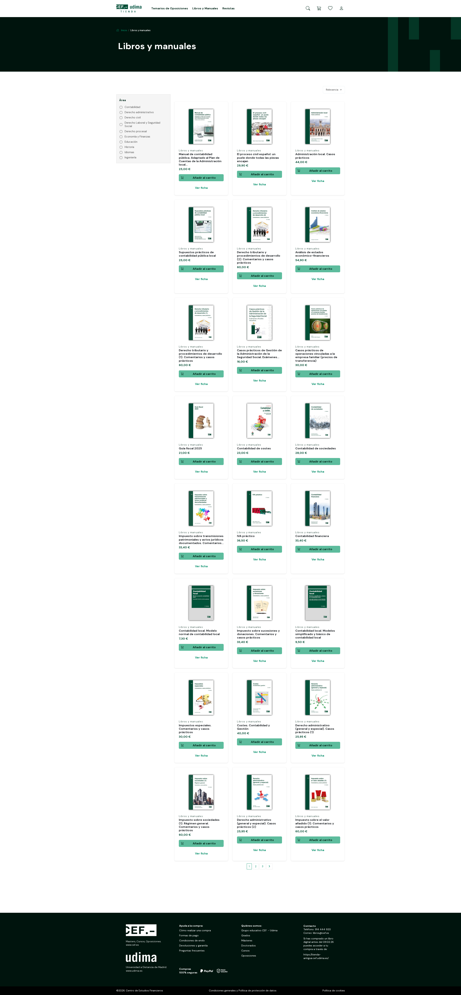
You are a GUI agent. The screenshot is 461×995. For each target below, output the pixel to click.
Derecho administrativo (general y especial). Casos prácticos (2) (256, 823)
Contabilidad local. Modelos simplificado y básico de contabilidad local (315, 634)
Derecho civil (133, 117)
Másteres (246, 940)
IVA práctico (246, 536)
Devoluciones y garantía (193, 945)
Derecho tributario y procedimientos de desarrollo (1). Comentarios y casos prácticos (200, 355)
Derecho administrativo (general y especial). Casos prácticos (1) (314, 728)
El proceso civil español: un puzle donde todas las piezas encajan (258, 157)
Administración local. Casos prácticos (315, 155)
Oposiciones (248, 955)
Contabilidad (132, 107)
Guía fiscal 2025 (190, 448)
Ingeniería (130, 157)
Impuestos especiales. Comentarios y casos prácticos (195, 728)
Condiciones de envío (192, 940)
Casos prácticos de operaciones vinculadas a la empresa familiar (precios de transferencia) (316, 355)
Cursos (245, 950)
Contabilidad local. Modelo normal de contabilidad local (199, 632)
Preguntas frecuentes (192, 950)
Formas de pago (189, 935)
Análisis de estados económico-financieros (312, 254)
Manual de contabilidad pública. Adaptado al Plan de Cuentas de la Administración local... (200, 159)
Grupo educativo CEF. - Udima (259, 930)
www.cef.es (132, 944)
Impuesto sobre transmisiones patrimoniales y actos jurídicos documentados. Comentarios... (201, 539)
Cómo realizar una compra (195, 930)
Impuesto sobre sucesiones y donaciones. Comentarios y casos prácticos (258, 634)
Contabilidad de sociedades (315, 448)
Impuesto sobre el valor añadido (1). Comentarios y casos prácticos (314, 823)
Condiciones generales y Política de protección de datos (242, 990)
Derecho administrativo (139, 112)
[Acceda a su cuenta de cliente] (341, 8)
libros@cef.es (321, 933)
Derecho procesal (136, 131)
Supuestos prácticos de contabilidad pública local (197, 254)
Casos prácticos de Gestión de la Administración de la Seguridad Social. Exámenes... (259, 353)
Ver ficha (201, 188)
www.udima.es (134, 970)
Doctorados (248, 945)
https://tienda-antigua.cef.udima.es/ (316, 956)
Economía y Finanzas (137, 136)
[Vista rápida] (221, 117)
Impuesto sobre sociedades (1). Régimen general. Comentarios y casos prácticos (199, 825)
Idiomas (129, 152)
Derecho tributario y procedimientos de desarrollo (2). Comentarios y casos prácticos (258, 257)
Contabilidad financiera (312, 536)
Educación (131, 142)
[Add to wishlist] (221, 111)
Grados (245, 935)
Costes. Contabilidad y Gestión (253, 727)
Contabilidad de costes (254, 448)
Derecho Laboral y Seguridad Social (142, 124)
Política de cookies (334, 990)
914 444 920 (323, 929)
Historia (129, 147)
